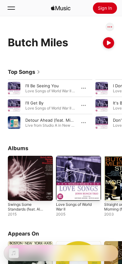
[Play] (108, 42)
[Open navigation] (11, 8)
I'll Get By (34, 102)
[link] (24, 72)
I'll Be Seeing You (42, 85)
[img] (60, 8)
